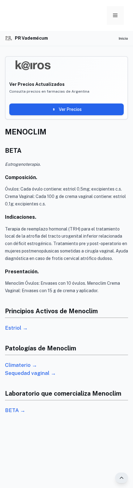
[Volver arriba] (121, 478)
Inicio (123, 38)
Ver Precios (70, 109)
